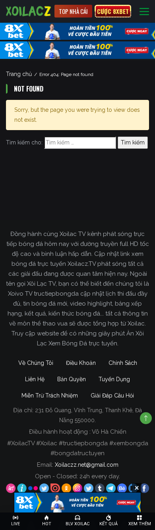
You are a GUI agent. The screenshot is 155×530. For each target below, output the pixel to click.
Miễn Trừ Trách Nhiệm (49, 395)
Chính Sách (122, 363)
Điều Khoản (81, 363)
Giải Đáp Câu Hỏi (112, 395)
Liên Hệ (35, 379)
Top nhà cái (73, 11)
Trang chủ (19, 74)
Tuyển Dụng (114, 379)
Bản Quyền (71, 379)
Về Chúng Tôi (35, 363)
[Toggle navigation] (144, 11)
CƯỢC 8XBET (113, 11)
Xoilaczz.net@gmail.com (86, 465)
